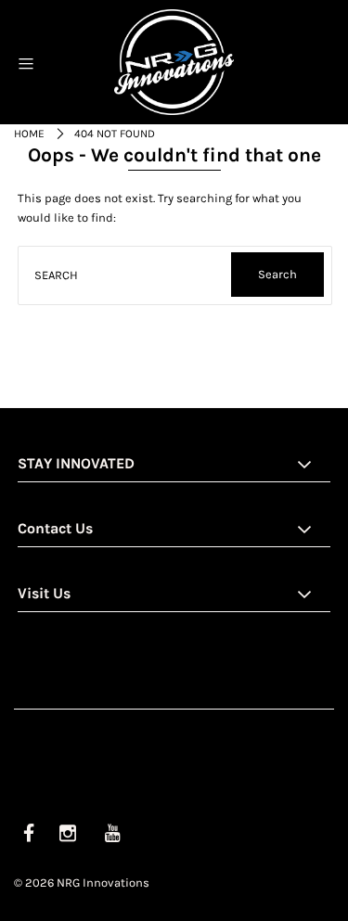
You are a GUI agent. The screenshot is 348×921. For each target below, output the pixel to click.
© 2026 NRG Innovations (81, 882)
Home (29, 133)
